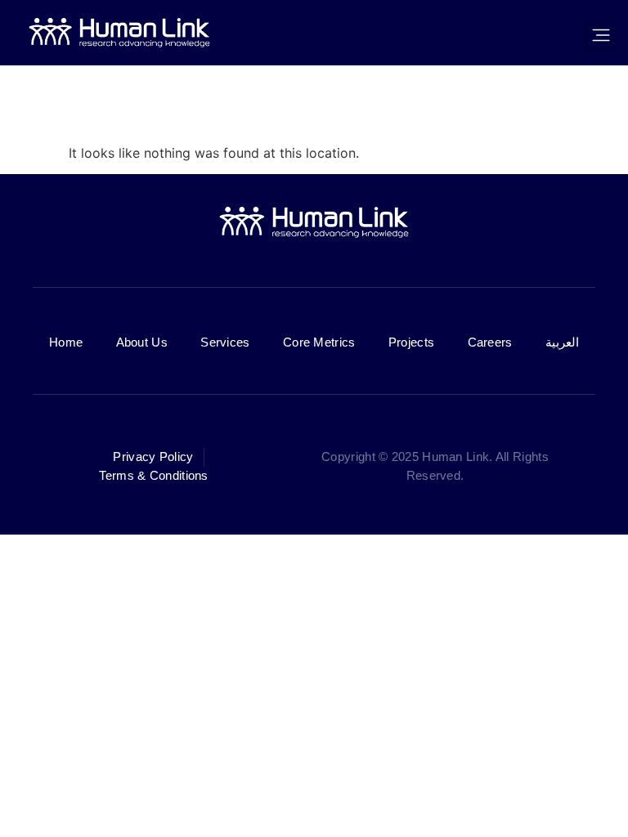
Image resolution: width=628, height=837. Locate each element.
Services (224, 342)
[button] (601, 36)
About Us (142, 342)
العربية (562, 342)
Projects (411, 342)
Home (66, 342)
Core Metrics (319, 342)
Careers (490, 342)
